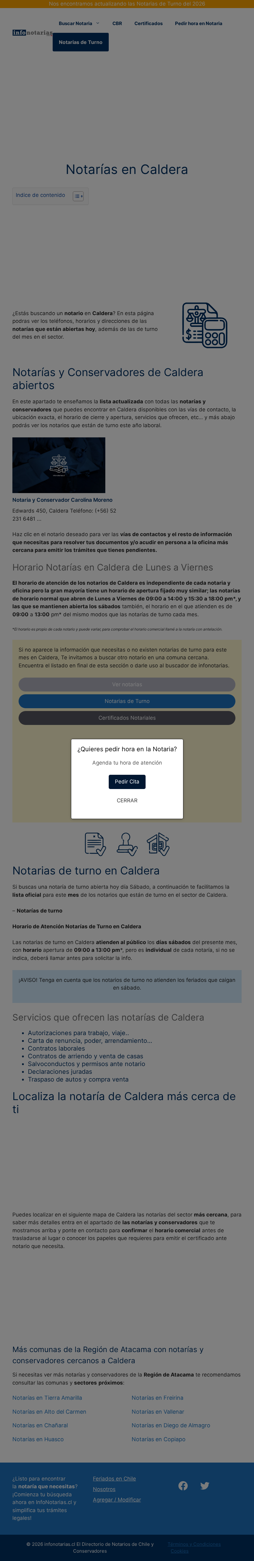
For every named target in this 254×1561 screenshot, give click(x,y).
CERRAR (127, 800)
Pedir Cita (127, 781)
